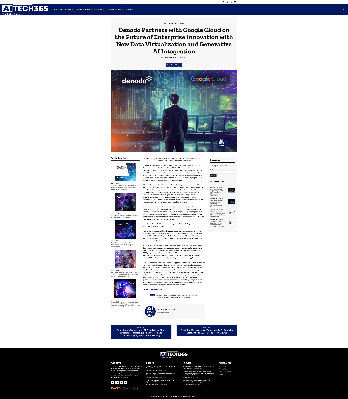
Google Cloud (157, 280)
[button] (343, 9)
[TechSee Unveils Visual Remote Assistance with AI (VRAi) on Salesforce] (125, 229)
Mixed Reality (115, 183)
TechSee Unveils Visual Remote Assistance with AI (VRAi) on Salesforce (123, 245)
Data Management (170, 23)
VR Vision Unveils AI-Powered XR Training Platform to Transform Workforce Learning (123, 187)
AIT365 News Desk (170, 57)
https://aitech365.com (163, 312)
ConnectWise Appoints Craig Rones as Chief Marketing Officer (217, 223)
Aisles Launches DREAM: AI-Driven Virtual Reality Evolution (124, 216)
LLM (183, 297)
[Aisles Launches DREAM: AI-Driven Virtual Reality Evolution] (125, 202)
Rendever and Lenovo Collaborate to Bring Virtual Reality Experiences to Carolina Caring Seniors (125, 274)
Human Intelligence (188, 384)
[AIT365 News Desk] (150, 311)
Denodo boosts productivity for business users (198, 366)
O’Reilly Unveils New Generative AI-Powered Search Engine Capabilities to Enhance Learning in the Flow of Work (198, 373)
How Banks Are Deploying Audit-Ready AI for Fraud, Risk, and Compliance (217, 192)
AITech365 (159, 295)
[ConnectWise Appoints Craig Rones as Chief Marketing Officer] (231, 222)
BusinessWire (156, 289)
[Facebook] (224, 2)
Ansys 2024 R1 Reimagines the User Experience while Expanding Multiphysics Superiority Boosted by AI (125, 305)
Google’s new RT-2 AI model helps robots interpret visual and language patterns (196, 381)
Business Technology (216, 187)
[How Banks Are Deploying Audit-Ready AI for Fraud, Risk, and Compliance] (231, 190)
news (188, 297)
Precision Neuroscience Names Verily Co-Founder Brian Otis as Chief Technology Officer (207, 331)
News (182, 23)
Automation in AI (187, 377)
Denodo (161, 272)
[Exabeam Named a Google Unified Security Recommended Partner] (231, 201)
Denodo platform (163, 297)
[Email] (180, 65)
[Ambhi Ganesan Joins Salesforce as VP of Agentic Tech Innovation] (231, 213)
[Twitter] (235, 2)
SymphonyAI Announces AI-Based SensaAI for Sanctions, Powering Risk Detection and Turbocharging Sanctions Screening (141, 333)
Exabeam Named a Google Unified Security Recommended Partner (160, 374)
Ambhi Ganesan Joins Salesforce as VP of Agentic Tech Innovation (217, 214)
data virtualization (184, 295)
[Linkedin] (231, 2)
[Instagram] (227, 2)
